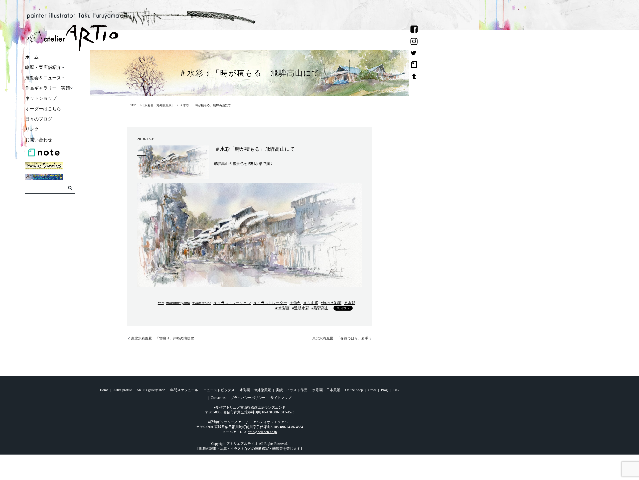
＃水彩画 (282, 308)
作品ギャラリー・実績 (47, 88)
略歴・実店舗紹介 (43, 67)
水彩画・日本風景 (326, 390)
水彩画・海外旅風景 (158, 105)
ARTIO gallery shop (151, 390)
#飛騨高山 (320, 308)
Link (396, 390)
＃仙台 (295, 303)
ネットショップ (41, 98)
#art (161, 303)
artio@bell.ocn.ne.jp (262, 432)
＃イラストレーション (232, 303)
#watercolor (201, 303)
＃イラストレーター (270, 303)
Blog (384, 390)
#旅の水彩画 (331, 303)
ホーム (32, 57)
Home (104, 390)
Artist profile (122, 390)
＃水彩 (349, 303)
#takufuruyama (178, 303)
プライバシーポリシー (247, 398)
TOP (133, 105)
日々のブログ (38, 119)
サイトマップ (280, 398)
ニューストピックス (219, 390)
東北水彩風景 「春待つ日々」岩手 (340, 338)
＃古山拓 (310, 303)
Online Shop (354, 390)
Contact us (218, 398)
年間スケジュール (184, 390)
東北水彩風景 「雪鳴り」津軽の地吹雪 (162, 338)
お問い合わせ (38, 139)
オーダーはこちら (43, 108)
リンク (32, 129)
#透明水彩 (300, 308)
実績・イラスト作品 (291, 390)
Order (372, 390)
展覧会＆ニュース (43, 77)
